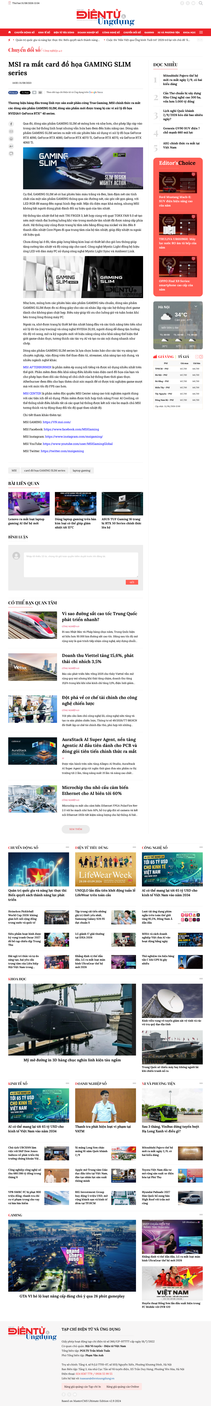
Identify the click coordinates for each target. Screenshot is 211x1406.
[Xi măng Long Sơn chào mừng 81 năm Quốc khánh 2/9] (123, 1153)
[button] (201, 356)
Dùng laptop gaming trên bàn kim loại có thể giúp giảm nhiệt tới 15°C (75, 523)
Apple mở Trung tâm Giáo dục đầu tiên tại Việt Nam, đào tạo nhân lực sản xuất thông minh (91, 1175)
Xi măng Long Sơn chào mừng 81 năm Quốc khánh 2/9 (91, 1151)
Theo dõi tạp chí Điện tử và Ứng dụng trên (67, 92)
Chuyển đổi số (132, 32)
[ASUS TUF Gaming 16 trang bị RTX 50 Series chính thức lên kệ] (122, 503)
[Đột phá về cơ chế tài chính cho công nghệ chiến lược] (32, 709)
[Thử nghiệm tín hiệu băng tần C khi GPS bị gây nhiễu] (190, 962)
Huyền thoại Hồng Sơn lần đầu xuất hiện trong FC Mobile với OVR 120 (171, 1305)
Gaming (149, 32)
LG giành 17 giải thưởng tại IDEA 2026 (89, 935)
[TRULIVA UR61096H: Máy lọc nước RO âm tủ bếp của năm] (178, 224)
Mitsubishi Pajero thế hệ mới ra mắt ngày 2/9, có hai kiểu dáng (182, 80)
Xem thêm (75, 829)
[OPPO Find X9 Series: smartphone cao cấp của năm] (178, 266)
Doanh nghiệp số (88, 32)
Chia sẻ (13, 92)
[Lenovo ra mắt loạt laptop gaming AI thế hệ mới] (29, 503)
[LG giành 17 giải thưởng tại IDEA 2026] (123, 940)
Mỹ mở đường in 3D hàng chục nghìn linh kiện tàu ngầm (72, 1060)
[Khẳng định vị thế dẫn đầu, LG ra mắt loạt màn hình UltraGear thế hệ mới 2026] (123, 962)
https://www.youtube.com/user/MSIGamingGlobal (78, 444)
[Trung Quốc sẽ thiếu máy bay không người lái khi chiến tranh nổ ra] (172, 1047)
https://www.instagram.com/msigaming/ (74, 436)
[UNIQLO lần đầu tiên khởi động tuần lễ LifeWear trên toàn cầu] (105, 869)
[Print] (40, 92)
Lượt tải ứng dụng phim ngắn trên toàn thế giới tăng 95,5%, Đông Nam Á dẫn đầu (157, 917)
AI (63, 758)
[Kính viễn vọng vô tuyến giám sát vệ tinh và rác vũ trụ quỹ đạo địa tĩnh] (172, 1001)
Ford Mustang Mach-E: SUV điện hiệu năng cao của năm (176, 201)
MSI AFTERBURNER (37, 367)
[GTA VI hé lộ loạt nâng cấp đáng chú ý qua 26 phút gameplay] (72, 1256)
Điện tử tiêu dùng (64, 32)
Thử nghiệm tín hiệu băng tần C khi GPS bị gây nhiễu (158, 959)
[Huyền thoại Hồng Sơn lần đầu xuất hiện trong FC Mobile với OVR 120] (172, 1283)
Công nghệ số (111, 32)
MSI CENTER (32, 393)
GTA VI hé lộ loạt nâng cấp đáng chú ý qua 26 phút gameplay (72, 1296)
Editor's (177, 162)
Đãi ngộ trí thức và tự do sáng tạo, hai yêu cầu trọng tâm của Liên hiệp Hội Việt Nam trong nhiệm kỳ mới (23, 961)
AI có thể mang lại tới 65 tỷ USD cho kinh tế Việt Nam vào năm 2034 (169, 892)
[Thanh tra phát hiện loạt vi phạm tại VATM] (105, 1105)
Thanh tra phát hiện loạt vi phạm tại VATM (103, 1128)
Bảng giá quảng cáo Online (122, 1386)
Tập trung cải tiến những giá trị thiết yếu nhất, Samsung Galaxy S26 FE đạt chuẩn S (90, 917)
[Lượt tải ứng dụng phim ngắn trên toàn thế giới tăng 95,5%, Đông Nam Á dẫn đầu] (190, 917)
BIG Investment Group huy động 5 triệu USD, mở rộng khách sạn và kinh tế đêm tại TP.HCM (91, 1197)
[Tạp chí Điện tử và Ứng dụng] (105, 17)
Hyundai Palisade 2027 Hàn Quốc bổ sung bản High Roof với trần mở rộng (156, 1197)
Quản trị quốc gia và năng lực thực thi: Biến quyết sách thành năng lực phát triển (37, 895)
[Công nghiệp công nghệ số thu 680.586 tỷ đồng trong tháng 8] (56, 1176)
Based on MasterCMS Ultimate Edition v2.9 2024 (91, 1401)
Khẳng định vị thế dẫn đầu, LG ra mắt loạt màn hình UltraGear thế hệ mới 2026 (90, 961)
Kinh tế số (44, 32)
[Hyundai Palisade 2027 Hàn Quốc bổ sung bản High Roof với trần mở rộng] (190, 1198)
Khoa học (189, 32)
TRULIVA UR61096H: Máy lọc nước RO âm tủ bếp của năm (177, 243)
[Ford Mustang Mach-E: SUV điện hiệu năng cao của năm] (178, 182)
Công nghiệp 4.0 (52, 50)
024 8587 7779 (84, 1373)
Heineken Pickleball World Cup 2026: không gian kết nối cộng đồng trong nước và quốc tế (23, 917)
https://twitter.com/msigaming (62, 451)
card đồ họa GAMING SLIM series (44, 470)
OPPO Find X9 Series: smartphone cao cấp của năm (176, 285)
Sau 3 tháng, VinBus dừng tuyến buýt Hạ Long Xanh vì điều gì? (170, 1128)
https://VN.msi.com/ (57, 422)
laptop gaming (81, 470)
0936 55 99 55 (103, 1373)
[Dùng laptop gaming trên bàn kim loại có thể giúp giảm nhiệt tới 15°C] (75, 503)
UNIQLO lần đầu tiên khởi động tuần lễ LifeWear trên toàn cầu (105, 892)
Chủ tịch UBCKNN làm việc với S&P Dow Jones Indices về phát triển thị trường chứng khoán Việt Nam (24, 1153)
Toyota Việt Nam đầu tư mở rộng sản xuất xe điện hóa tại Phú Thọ (158, 1173)
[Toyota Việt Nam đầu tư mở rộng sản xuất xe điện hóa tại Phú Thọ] (190, 1176)
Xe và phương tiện (169, 32)
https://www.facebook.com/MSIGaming (71, 429)
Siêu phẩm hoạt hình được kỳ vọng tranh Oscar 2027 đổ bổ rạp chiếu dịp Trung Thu (24, 939)
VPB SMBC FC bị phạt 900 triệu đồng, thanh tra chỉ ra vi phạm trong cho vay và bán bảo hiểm (24, 1197)
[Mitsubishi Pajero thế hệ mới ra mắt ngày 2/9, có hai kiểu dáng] (190, 1153)
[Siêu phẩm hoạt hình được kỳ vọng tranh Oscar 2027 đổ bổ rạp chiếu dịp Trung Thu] (56, 940)
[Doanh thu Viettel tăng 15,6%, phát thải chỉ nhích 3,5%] (32, 667)
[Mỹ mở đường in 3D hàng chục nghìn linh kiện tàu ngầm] (72, 1020)
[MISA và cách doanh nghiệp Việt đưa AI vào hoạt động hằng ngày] (190, 940)
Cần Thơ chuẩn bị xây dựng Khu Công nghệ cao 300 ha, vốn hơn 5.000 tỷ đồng (182, 97)
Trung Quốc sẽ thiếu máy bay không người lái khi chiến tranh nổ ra (170, 1068)
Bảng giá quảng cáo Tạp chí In (82, 1386)
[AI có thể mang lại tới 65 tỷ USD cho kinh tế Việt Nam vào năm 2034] (172, 869)
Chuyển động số (24, 32)
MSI (14, 470)
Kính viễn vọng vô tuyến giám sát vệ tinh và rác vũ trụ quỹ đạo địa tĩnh (171, 1022)
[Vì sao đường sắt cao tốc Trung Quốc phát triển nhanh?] (32, 625)
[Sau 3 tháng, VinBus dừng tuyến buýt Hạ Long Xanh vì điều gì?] (172, 1105)
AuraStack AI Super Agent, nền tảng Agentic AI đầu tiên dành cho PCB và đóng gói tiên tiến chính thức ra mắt (99, 745)
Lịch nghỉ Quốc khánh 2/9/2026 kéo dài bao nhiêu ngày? (183, 115)
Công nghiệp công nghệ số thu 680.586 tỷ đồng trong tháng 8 (24, 1173)
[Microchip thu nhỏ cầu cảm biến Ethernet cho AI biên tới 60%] (32, 799)
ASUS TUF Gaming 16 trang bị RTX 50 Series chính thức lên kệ (121, 523)
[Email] (34, 92)
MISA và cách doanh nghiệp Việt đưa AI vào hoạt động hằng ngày (156, 937)
